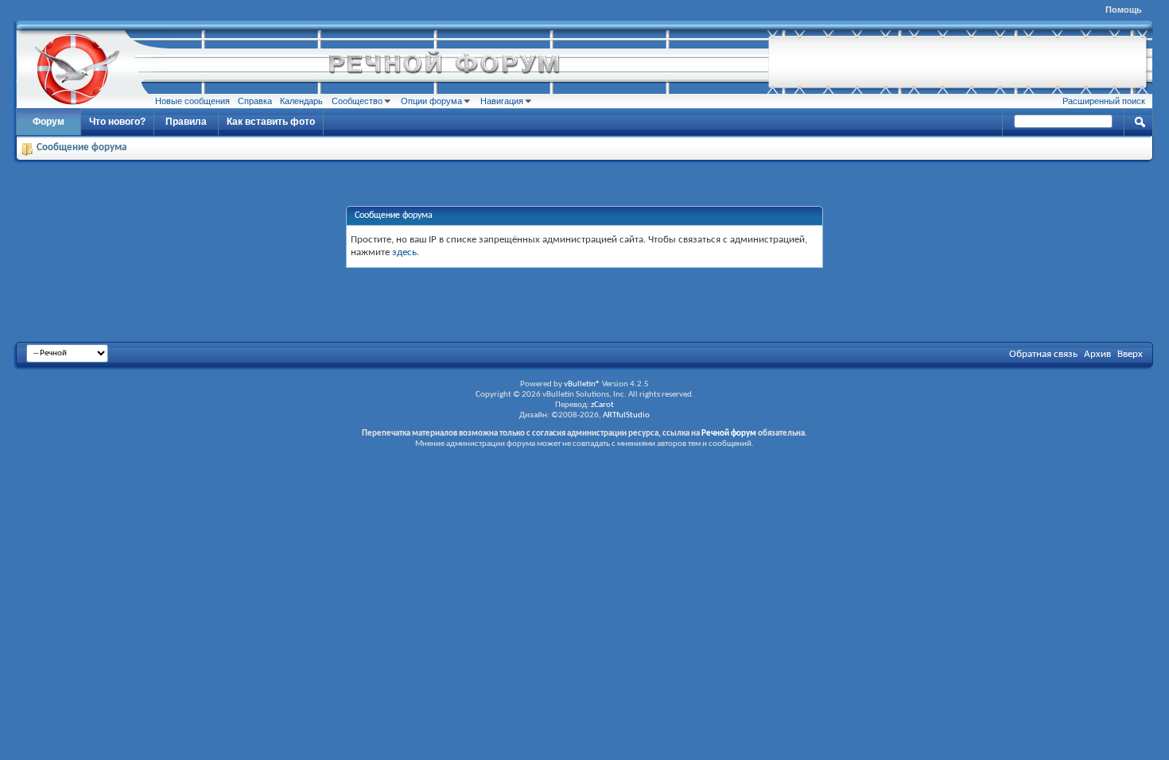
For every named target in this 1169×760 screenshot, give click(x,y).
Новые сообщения (192, 101)
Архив (1097, 354)
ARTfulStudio (626, 415)
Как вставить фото (271, 121)
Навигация (501, 101)
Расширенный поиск (1103, 101)
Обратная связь (1043, 354)
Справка (255, 101)
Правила (186, 121)
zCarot (602, 405)
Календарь (301, 101)
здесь (404, 252)
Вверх (1130, 354)
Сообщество (357, 101)
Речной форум (728, 433)
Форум (48, 121)
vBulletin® (582, 384)
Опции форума (431, 101)
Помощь (1123, 9)
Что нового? (117, 121)
